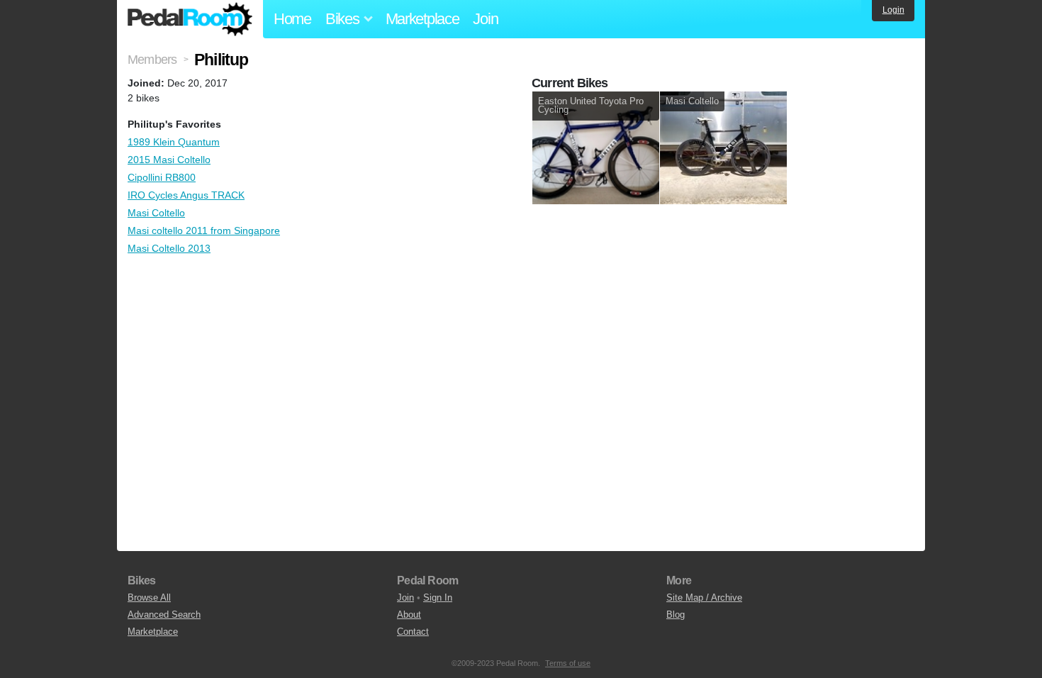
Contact (413, 631)
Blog (675, 614)
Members (152, 59)
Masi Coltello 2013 (169, 248)
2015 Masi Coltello (169, 159)
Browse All (149, 597)
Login (893, 10)
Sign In (437, 597)
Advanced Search (164, 614)
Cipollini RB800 (162, 177)
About (409, 614)
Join (485, 19)
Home (292, 19)
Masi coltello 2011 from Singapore (204, 230)
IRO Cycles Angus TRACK (186, 195)
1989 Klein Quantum (174, 142)
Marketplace (422, 19)
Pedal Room (190, 19)
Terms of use (567, 663)
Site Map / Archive (704, 597)
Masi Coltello (156, 212)
